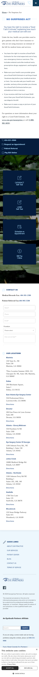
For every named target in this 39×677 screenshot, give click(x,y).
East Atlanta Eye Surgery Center (18, 395)
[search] (25, 628)
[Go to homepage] (14, 3)
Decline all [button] (28, 668)
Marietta (9, 358)
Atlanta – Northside (13, 473)
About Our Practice (15, 546)
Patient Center (13, 555)
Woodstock (10, 509)
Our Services (12, 550)
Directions (10, 404)
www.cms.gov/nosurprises (12, 120)
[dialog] (19, 662)
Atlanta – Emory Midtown (16, 426)
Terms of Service (14, 567)
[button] (36, 3)
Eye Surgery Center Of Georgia (18, 442)
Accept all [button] (10, 668)
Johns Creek (11, 459)
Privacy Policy (11, 664)
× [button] (36, 649)
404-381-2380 (25, 295)
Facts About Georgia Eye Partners (15, 647)
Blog (9, 559)
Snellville (9, 492)
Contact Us (11, 563)
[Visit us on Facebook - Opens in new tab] (4, 587)
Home (4, 12)
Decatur (9, 409)
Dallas (8, 381)
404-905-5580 (24, 301)
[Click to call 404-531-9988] (29, 3)
